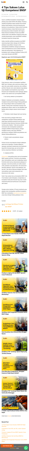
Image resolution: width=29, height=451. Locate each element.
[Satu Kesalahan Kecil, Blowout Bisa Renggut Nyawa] (14, 317)
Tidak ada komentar (22, 16)
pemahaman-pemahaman (20, 193)
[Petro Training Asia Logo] (3, 2)
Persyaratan (5, 156)
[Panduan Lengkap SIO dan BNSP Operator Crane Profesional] (14, 258)
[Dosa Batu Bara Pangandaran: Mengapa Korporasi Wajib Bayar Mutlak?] (14, 357)
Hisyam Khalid (14, 14)
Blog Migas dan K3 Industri (9, 16)
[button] (27, 2)
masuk (9, 416)
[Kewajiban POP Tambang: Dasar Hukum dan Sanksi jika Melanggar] (14, 376)
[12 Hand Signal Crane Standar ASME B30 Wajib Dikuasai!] (14, 219)
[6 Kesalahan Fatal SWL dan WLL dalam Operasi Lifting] (14, 239)
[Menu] (23, 2)
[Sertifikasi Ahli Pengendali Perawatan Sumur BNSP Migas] (14, 298)
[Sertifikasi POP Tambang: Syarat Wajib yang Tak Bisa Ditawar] (14, 337)
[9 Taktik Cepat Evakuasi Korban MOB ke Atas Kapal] (14, 396)
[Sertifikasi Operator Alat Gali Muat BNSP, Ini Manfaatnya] (14, 278)
